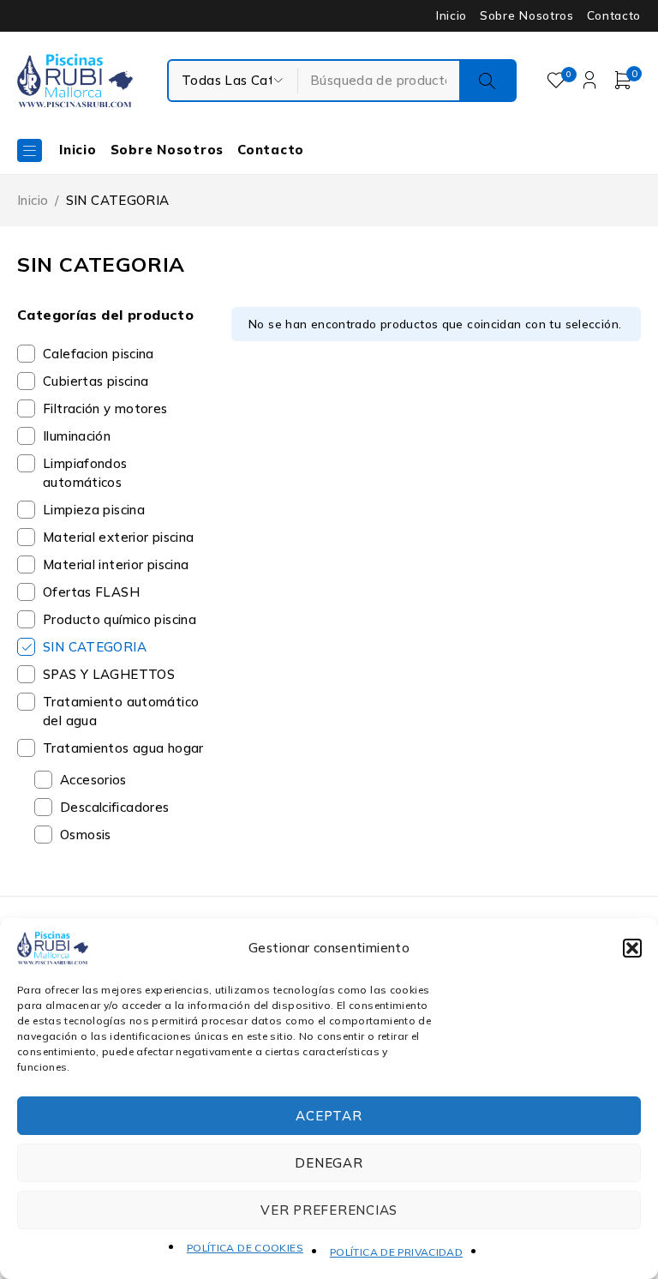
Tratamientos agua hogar (123, 748)
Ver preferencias (329, 1210)
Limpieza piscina (94, 509)
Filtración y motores (105, 408)
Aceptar (329, 1116)
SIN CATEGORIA (95, 647)
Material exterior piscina (118, 537)
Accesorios (93, 780)
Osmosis (85, 834)
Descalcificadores (114, 807)
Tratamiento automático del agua (121, 711)
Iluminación (77, 436)
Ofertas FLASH (91, 592)
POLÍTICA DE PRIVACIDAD (396, 1252)
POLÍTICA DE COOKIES (245, 1247)
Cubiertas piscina (95, 381)
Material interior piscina (115, 564)
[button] (632, 948)
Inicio (451, 15)
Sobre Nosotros (526, 15)
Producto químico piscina (119, 619)
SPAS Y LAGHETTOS (109, 674)
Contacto (614, 15)
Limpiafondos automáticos (85, 472)
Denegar (328, 1163)
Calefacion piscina (98, 353)
